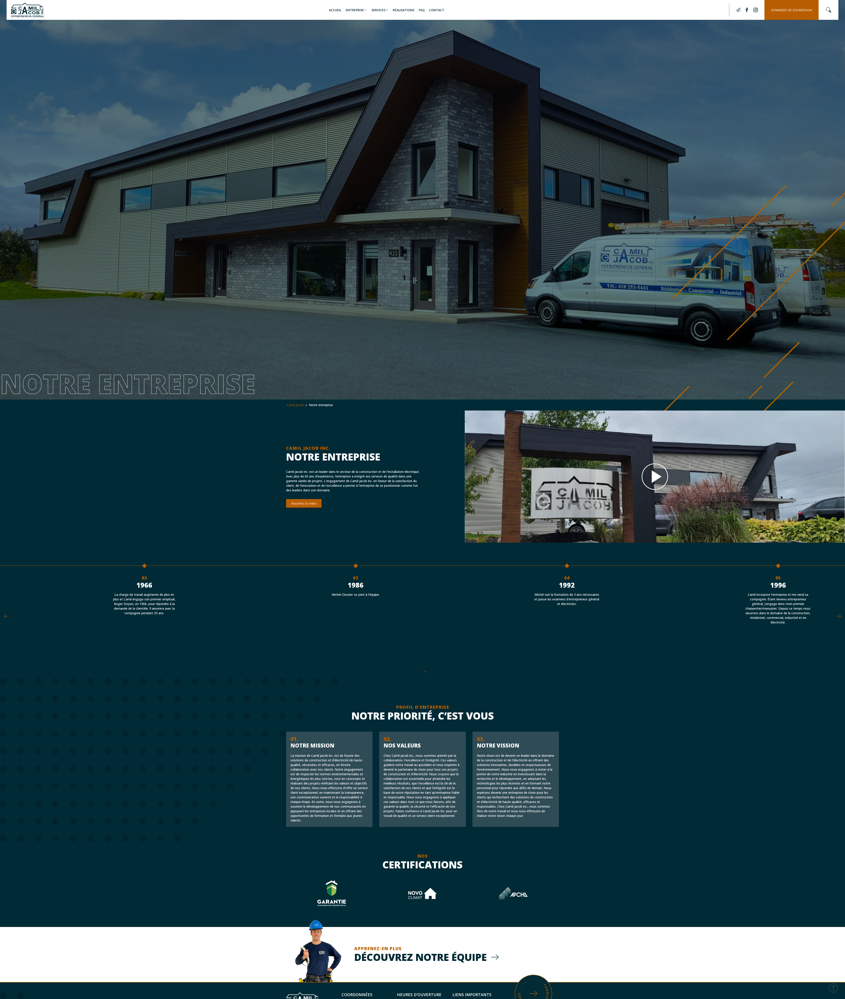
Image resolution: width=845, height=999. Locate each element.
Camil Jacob (295, 405)
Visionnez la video (303, 503)
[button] (356, 10)
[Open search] (828, 10)
